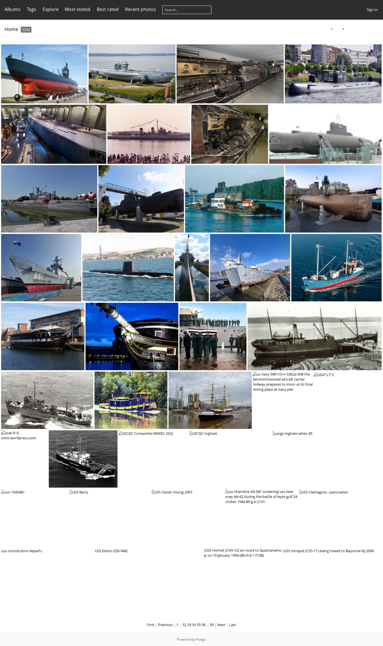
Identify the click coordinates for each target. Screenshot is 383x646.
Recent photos (140, 9)
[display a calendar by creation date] (376, 28)
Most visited (77, 9)
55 (199, 624)
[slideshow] (349, 28)
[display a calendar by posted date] (367, 28)
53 (189, 624)
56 (204, 624)
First (150, 624)
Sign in (372, 9)
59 (212, 624)
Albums (12, 9)
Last (232, 624)
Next (221, 624)
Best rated (108, 9)
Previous (165, 624)
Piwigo (201, 639)
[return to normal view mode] (358, 28)
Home (11, 29)
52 (184, 624)
